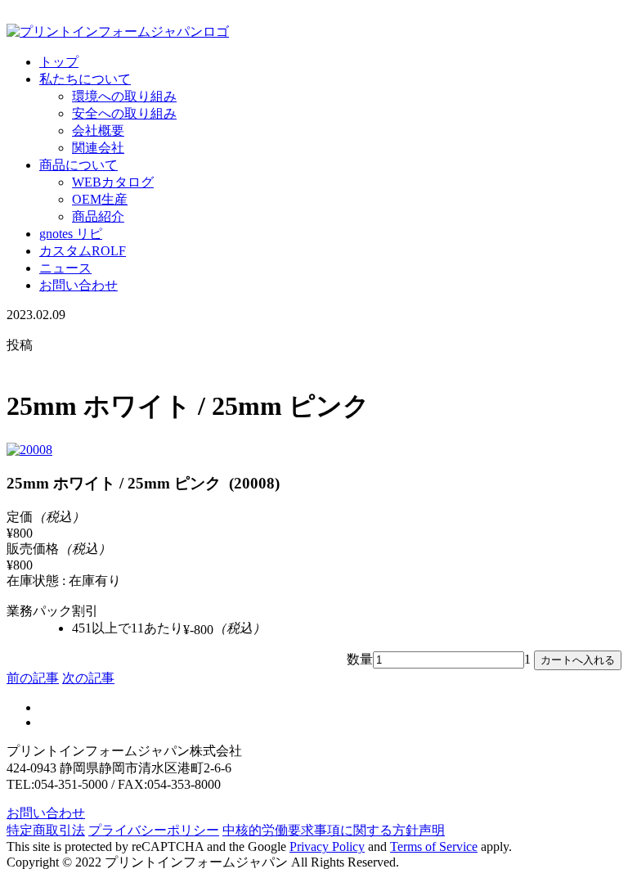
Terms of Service (434, 846)
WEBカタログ (113, 182)
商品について (78, 165)
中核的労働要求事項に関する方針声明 (333, 830)
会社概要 (98, 130)
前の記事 (33, 678)
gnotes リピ (70, 234)
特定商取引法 (46, 830)
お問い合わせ (78, 285)
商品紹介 (98, 216)
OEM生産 (100, 199)
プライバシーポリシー (153, 830)
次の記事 (88, 678)
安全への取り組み (124, 113)
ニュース (65, 268)
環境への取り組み (124, 96)
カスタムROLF (82, 251)
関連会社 (98, 148)
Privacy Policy (327, 846)
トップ (58, 62)
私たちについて (85, 79)
